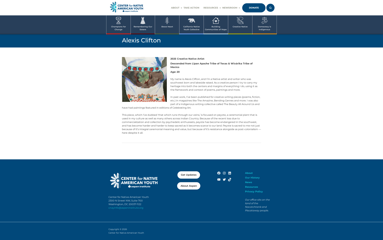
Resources (210, 7)
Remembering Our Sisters (143, 28)
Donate (254, 7)
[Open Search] (270, 8)
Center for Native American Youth (126, 232)
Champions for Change (118, 28)
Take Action (191, 7)
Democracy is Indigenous (264, 28)
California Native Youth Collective (191, 28)
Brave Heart (167, 27)
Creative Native (240, 27)
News (248, 182)
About (175, 7)
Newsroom (229, 7)
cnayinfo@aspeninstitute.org (125, 207)
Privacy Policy (254, 191)
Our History (252, 177)
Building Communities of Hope (216, 28)
